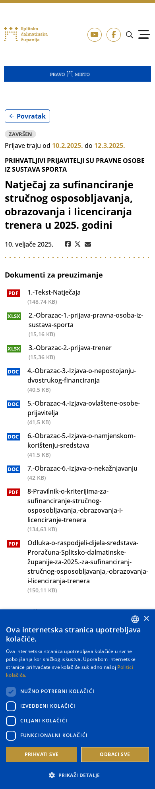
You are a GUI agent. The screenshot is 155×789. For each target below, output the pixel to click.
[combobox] (135, 619)
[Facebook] (68, 244)
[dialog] (77, 699)
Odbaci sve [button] (115, 754)
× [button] (146, 619)
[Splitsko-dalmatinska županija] (26, 34)
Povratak (31, 116)
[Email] (88, 244)
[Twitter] (78, 244)
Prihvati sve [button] (42, 754)
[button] (77, 775)
